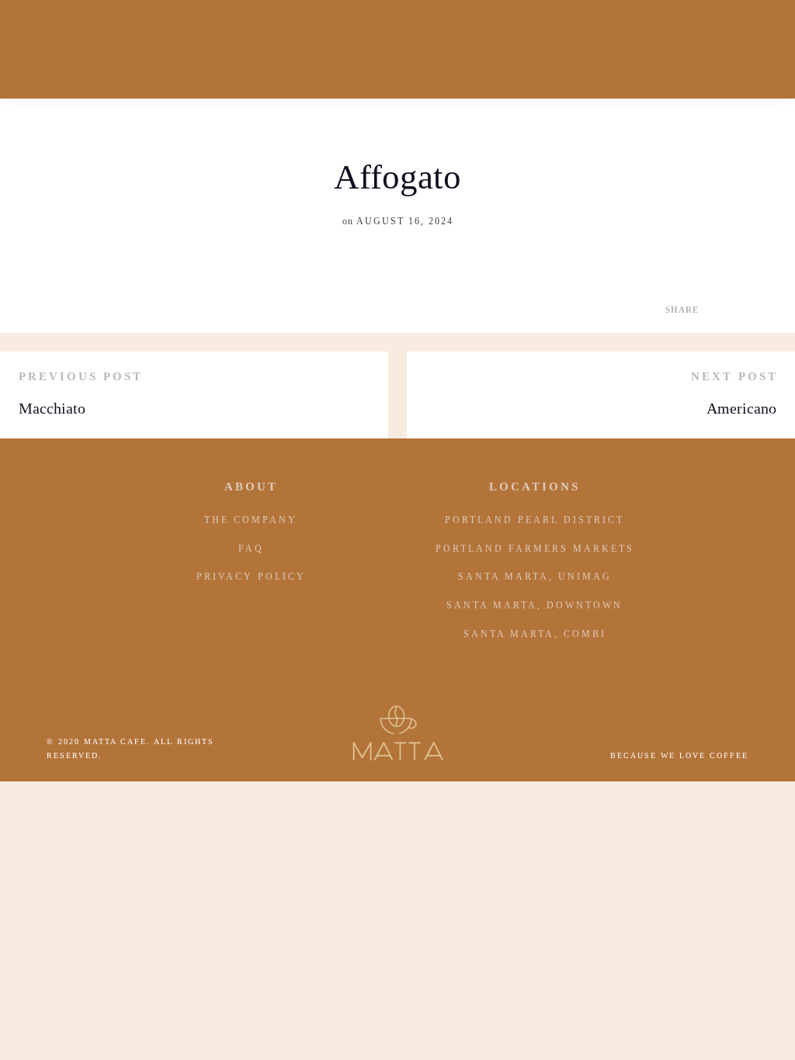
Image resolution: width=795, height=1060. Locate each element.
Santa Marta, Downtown (534, 605)
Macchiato (52, 408)
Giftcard (565, 48)
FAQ (251, 548)
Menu (642, 48)
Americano (741, 408)
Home (54, 48)
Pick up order (243, 48)
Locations (723, 48)
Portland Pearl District (534, 519)
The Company (250, 519)
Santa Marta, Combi (534, 634)
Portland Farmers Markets (535, 548)
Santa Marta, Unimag (535, 576)
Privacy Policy (251, 576)
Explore (128, 48)
